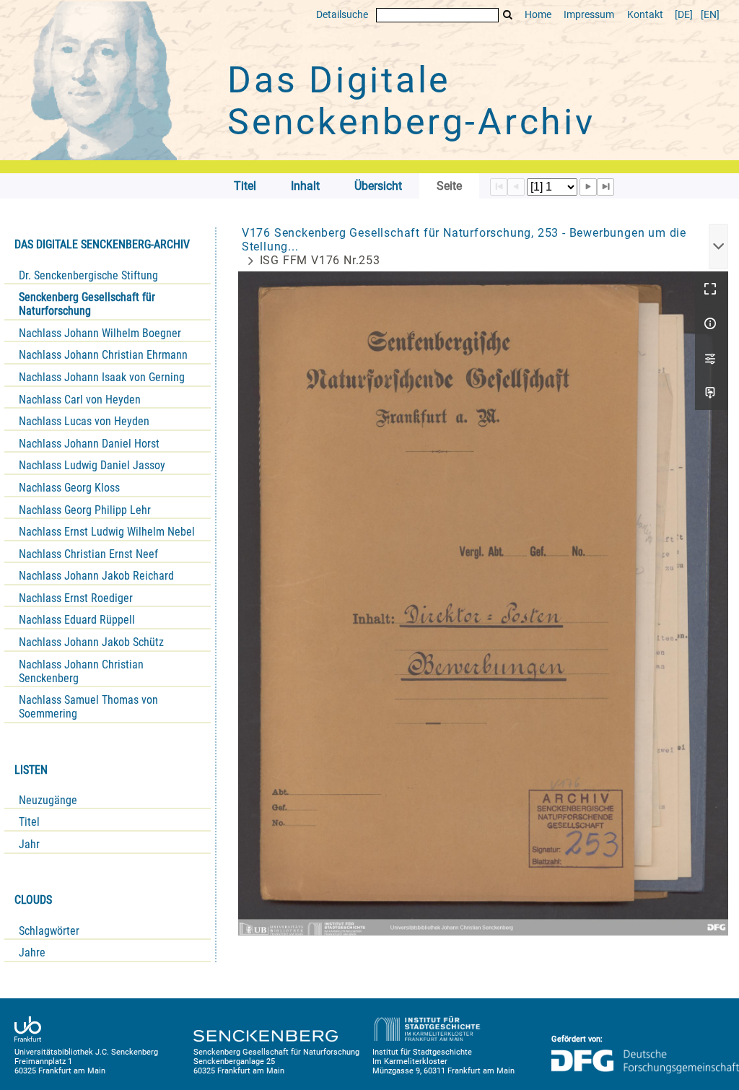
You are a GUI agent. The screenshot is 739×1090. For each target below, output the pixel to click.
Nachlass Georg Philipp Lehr (85, 510)
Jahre (32, 952)
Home (538, 15)
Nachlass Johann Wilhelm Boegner (100, 333)
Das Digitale (411, 101)
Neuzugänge (48, 800)
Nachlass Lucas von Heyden (84, 421)
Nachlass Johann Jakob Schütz (91, 642)
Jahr (29, 844)
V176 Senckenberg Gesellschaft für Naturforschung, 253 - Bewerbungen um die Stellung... (464, 239)
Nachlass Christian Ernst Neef (88, 554)
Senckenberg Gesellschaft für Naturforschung (87, 304)
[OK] (508, 14)
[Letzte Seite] (605, 187)
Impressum (589, 15)
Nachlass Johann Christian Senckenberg (81, 671)
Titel (29, 822)
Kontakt (645, 15)
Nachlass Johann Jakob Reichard (96, 576)
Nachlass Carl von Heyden (80, 399)
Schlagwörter (49, 931)
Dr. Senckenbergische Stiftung (88, 275)
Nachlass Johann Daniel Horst (89, 443)
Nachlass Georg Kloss (69, 487)
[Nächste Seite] (588, 187)
